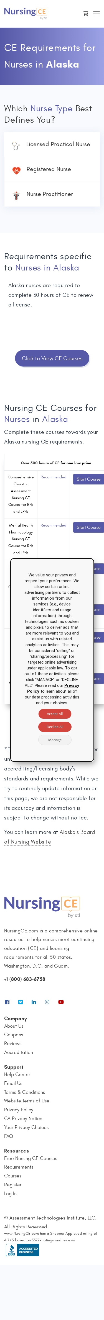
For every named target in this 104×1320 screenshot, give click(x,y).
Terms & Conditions (24, 1092)
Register (13, 1185)
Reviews (12, 1043)
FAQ (8, 1136)
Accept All (55, 713)
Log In (10, 1194)
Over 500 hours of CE (40, 463)
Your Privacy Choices (26, 1127)
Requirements (18, 1167)
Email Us (13, 1083)
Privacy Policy (18, 1110)
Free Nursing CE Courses (30, 1158)
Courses (12, 1176)
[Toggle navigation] (96, 14)
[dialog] (52, 660)
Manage (55, 739)
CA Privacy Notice (23, 1119)
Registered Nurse (49, 169)
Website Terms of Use (26, 1101)
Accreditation (18, 1052)
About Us (13, 1026)
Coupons (13, 1035)
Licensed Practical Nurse (58, 144)
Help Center (17, 1074)
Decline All (55, 726)
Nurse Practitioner (50, 194)
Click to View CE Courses (52, 358)
